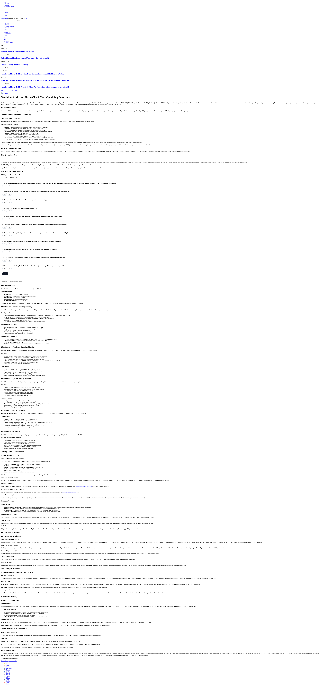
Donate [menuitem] (6, 12)
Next (5, 273)
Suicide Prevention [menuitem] (9, 6)
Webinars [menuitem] (6, 27)
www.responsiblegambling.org (70, 492)
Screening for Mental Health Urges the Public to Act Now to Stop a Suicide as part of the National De (35, 87)
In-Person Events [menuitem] (8, 42)
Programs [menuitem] (6, 5)
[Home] (4, 18)
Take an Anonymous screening (9, 661)
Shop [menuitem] (5, 39)
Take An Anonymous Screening (9, 90)
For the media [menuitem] (7, 33)
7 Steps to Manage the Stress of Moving (14, 64)
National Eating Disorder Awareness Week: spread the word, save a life (25, 58)
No (9, 186)
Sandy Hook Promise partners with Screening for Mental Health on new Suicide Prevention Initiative (35, 80)
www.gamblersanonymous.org (83, 486)
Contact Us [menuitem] (7, 32)
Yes (5, 186)
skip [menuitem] (5, 2)
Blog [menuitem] (5, 15)
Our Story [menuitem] (6, 3)
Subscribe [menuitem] (6, 41)
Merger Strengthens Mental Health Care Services (17, 51)
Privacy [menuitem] (6, 35)
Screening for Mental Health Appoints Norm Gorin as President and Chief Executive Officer (32, 74)
